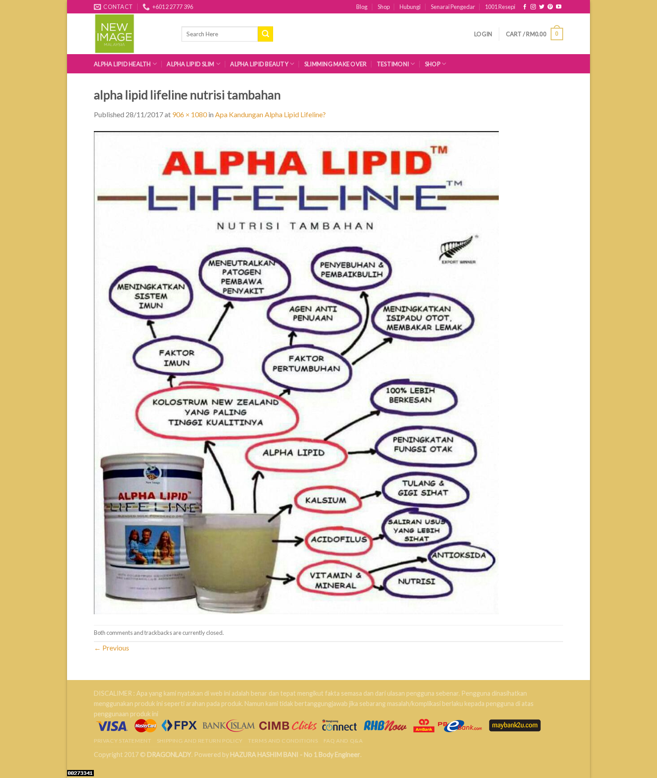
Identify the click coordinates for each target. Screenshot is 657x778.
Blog (361, 6)
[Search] (265, 34)
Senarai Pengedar (453, 6)
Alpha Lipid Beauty (259, 64)
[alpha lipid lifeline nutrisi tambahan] (296, 371)
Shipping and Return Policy (200, 740)
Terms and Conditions (283, 740)
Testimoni (393, 64)
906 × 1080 (189, 114)
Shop (384, 6)
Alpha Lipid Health (122, 64)
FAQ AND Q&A (343, 740)
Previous (111, 647)
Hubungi (410, 6)
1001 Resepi (500, 6)
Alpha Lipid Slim (190, 64)
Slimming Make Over (335, 64)
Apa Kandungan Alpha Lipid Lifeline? (270, 114)
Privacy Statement (122, 740)
